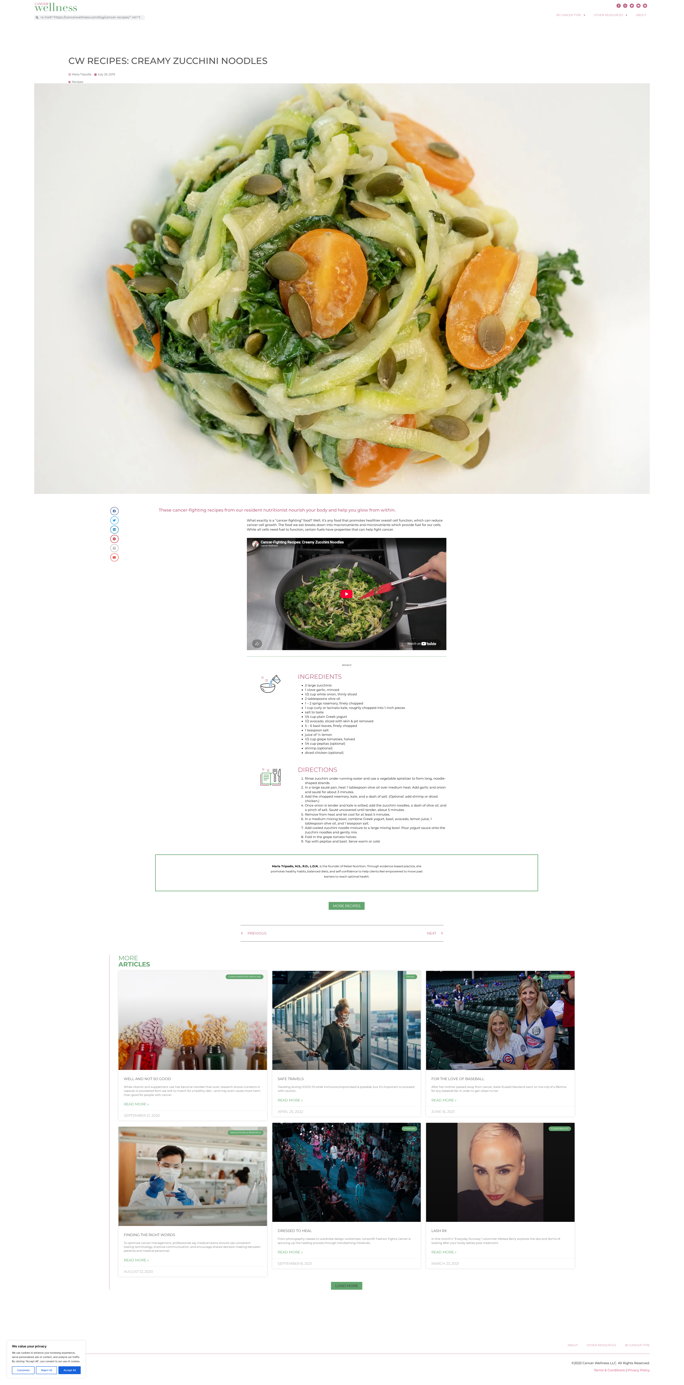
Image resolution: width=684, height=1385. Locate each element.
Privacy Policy (639, 1370)
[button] (114, 511)
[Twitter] (632, 6)
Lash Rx (439, 1231)
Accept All (70, 1370)
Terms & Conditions (609, 1370)
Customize (23, 1370)
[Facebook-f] (618, 6)
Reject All (46, 1370)
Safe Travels (291, 1079)
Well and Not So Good (147, 1079)
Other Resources (608, 15)
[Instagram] (625, 6)
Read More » (136, 1104)
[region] (46, 1359)
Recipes (77, 82)
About (641, 15)
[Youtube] (638, 6)
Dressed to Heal (295, 1231)
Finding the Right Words (149, 1235)
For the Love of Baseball (457, 1079)
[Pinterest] (645, 6)
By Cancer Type (568, 15)
